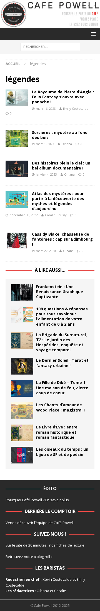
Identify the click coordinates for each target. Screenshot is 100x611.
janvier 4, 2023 (46, 174)
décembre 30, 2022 (23, 215)
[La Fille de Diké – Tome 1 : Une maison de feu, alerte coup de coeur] (22, 388)
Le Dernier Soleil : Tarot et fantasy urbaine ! (62, 363)
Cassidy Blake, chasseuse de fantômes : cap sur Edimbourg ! (62, 239)
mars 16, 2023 (46, 108)
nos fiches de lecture (66, 545)
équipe (42, 522)
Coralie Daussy (56, 215)
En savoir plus (57, 499)
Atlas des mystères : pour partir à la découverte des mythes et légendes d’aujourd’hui (58, 201)
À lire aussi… (50, 270)
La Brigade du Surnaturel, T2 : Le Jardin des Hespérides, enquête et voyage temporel (61, 342)
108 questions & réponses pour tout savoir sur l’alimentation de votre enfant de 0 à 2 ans (62, 316)
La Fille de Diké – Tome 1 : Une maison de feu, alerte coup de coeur (62, 387)
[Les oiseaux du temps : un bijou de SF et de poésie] (22, 455)
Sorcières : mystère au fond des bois (60, 135)
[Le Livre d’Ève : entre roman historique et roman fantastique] (22, 433)
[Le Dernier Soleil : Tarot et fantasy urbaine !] (22, 366)
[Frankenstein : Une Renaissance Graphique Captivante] (22, 292)
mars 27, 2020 (46, 251)
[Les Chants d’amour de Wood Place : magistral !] (22, 410)
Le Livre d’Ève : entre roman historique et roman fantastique (57, 432)
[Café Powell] (50, 24)
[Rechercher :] (50, 46)
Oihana (66, 144)
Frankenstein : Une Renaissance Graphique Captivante (59, 291)
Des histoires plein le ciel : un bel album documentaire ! (61, 165)
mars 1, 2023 (45, 144)
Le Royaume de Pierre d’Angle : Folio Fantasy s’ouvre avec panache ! (63, 96)
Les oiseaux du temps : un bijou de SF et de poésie (62, 452)
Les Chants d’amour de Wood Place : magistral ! (60, 407)
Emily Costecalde (75, 108)
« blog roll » (43, 556)
